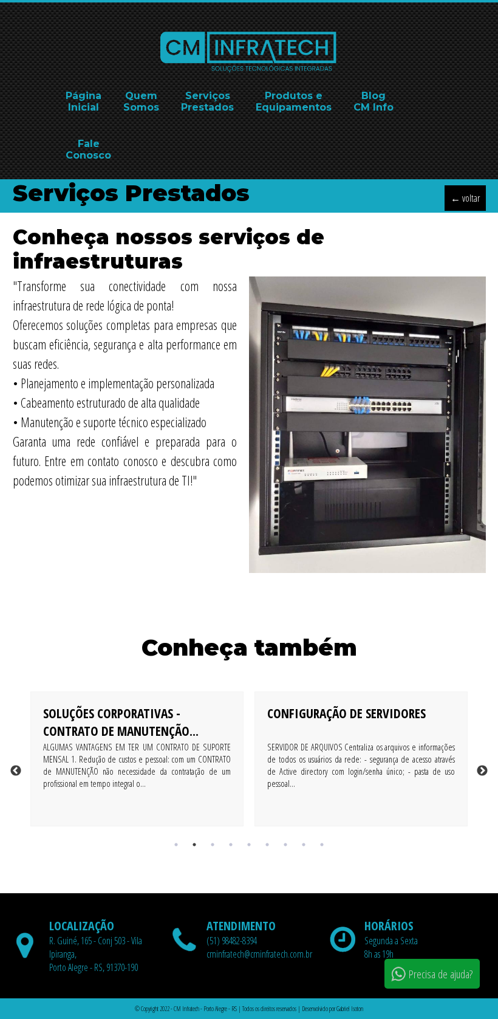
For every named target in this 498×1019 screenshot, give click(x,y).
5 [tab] (249, 845)
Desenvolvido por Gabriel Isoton (332, 1008)
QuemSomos (141, 101)
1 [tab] (176, 845)
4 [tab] (231, 845)
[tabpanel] (137, 771)
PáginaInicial (83, 101)
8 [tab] (304, 845)
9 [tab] (322, 845)
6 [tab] (267, 845)
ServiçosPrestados (207, 101)
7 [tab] (285, 845)
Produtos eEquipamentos (294, 101)
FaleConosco (88, 149)
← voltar (465, 198)
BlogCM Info (373, 101)
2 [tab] (194, 845)
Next (482, 771)
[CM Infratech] (249, 70)
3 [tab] (212, 845)
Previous (16, 771)
